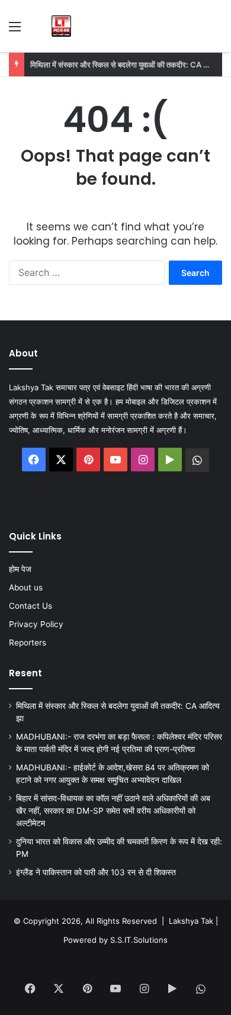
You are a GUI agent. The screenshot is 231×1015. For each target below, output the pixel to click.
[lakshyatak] (61, 26)
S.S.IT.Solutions (139, 940)
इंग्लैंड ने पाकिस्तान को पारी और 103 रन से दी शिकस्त (97, 872)
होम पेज (20, 569)
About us (26, 587)
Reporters (27, 642)
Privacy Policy (36, 624)
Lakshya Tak (191, 921)
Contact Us (30, 606)
